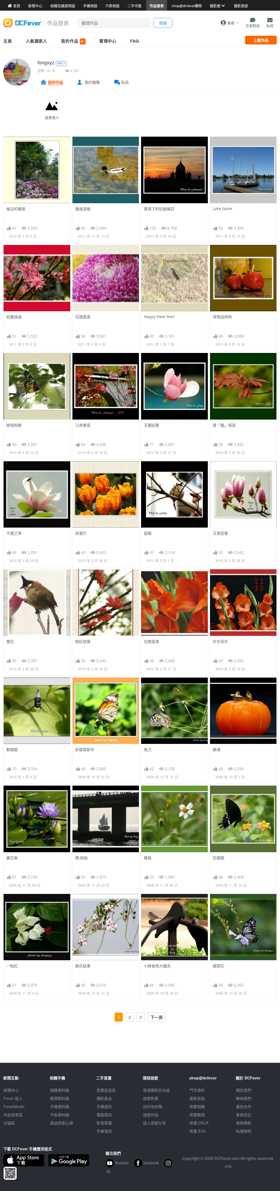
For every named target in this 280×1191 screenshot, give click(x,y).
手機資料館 (59, 1106)
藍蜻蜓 (12, 749)
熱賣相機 (197, 1106)
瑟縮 (147, 533)
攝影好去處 (156, 1090)
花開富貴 (83, 316)
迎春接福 (14, 316)
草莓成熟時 (222, 316)
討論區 (9, 1123)
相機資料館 (59, 1090)
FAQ (134, 41)
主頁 (7, 41)
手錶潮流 (104, 1131)
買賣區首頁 (106, 1090)
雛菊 (147, 857)
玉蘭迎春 (151, 425)
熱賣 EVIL (197, 1131)
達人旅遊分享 (154, 1123)
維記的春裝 (15, 208)
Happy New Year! (159, 316)
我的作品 (72, 41)
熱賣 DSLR (198, 1123)
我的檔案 (92, 82)
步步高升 (220, 641)
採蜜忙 (81, 533)
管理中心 (108, 41)
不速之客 (14, 533)
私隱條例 (243, 1131)
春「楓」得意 (224, 425)
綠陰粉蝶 (14, 425)
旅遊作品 (150, 1114)
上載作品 (261, 40)
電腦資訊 (104, 1114)
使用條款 (243, 1123)
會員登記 (243, 1114)
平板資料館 (59, 1114)
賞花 (10, 641)
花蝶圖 (218, 857)
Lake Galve (222, 208)
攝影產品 (104, 1098)
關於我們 (243, 1090)
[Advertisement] (140, 1050)
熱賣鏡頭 (197, 1114)
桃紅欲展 (83, 641)
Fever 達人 (13, 1098)
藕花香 (12, 857)
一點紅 (12, 965)
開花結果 (83, 965)
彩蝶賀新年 (84, 749)
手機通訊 (104, 1106)
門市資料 (197, 1090)
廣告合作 (243, 1106)
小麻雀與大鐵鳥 (157, 965)
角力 (147, 749)
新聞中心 (11, 1090)
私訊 (125, 82)
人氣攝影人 (37, 41)
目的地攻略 (152, 1106)
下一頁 (156, 1017)
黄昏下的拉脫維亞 (159, 208)
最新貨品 (197, 1098)
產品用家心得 (61, 1123)
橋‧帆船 (81, 857)
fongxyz (45, 62)
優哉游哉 (83, 208)
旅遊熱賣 (150, 1098)
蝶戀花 (218, 965)
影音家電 (104, 1123)
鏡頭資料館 (59, 1098)
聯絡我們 (243, 1098)
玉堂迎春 (220, 533)
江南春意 (83, 425)
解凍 (216, 749)
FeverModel (14, 1106)
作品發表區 (13, 1114)
